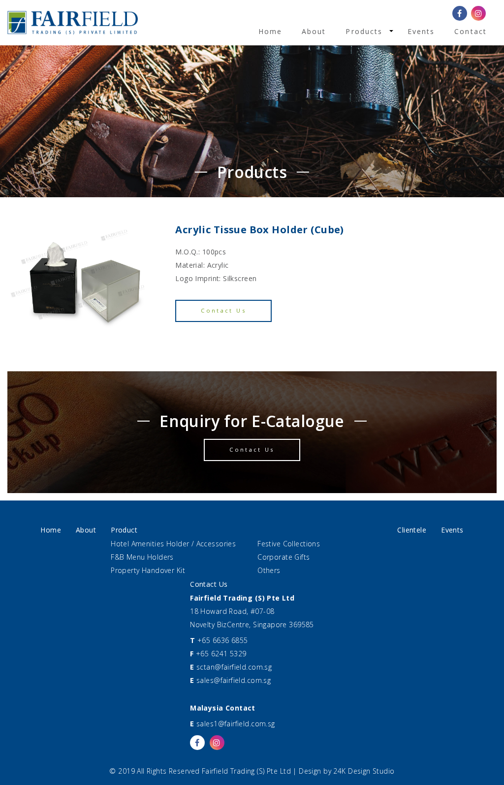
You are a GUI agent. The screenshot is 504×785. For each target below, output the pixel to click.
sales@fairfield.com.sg (233, 680)
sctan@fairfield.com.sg (234, 667)
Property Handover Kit (148, 570)
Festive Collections (288, 543)
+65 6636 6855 (222, 640)
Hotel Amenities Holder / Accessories (173, 543)
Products (364, 31)
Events (421, 31)
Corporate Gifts (283, 557)
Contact (470, 31)
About (314, 31)
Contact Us (223, 310)
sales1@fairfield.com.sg (235, 723)
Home (270, 31)
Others (269, 570)
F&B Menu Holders (142, 557)
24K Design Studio (363, 771)
